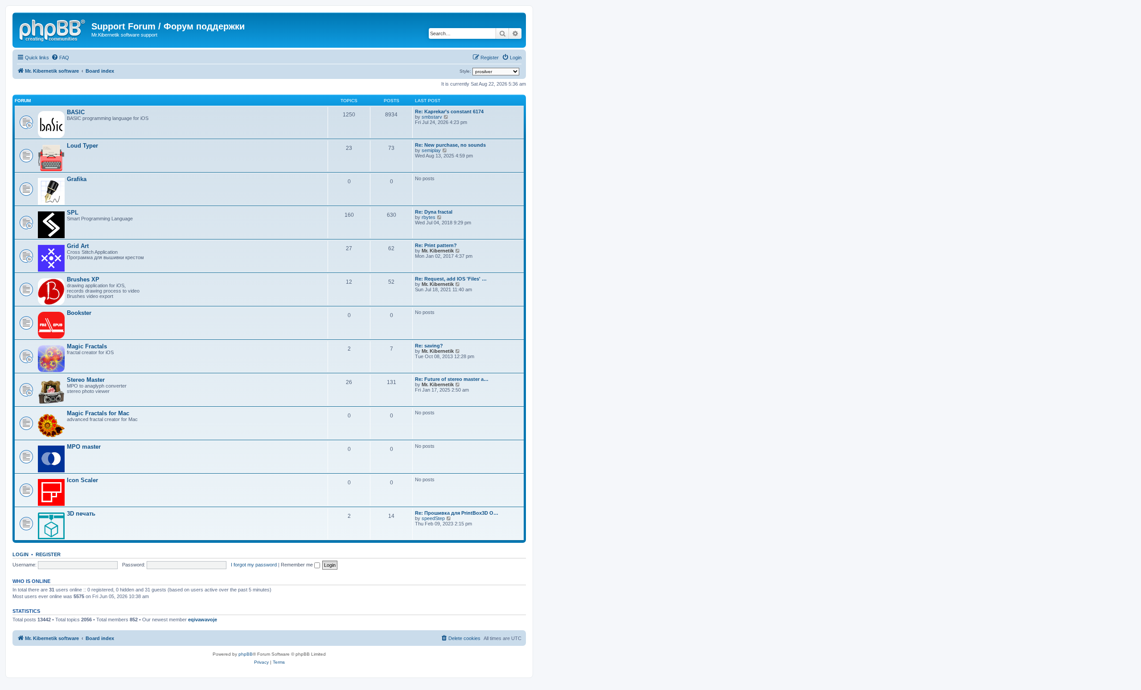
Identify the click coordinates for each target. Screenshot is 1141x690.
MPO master (84, 446)
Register (48, 554)
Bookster (79, 313)
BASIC (76, 112)
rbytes (428, 217)
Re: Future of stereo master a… (451, 379)
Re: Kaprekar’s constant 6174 (449, 111)
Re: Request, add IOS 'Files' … (451, 278)
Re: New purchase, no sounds (450, 145)
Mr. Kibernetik (438, 250)
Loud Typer (82, 145)
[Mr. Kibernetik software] (53, 29)
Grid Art (78, 246)
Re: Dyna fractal (433, 212)
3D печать (81, 513)
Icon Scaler (82, 480)
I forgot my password (254, 564)
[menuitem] (60, 57)
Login (20, 554)
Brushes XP (83, 279)
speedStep (433, 518)
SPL (72, 212)
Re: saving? (429, 345)
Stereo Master (86, 379)
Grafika (76, 179)
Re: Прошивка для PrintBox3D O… (456, 513)
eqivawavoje (202, 619)
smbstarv (432, 117)
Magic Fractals (87, 346)
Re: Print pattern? (436, 245)
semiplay (431, 150)
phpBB (245, 654)
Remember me (297, 564)
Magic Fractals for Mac (98, 413)
